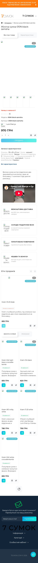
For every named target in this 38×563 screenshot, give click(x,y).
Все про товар (9, 35)
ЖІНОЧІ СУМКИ (10, 334)
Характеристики (27, 35)
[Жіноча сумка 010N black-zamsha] (7, 101)
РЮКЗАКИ (25, 334)
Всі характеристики (9, 164)
